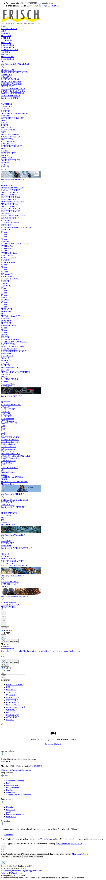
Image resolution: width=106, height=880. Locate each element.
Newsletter (10, 792)
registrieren (9, 649)
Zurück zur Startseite (53, 744)
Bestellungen (50, 651)
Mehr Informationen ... (81, 854)
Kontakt (9, 807)
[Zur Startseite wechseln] (21, 24)
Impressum (10, 809)
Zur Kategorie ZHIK (10, 98)
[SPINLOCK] (21, 491)
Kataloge (10, 790)
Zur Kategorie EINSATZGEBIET (15, 64)
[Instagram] (16, 770)
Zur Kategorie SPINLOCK (12, 396)
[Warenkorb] (2, 658)
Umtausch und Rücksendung (68, 651)
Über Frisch (11, 816)
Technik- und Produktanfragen (18, 795)
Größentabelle (12, 785)
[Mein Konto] (3, 636)
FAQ (8, 783)
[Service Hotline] (53, 851)
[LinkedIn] (26, 770)
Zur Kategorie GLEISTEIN (12, 507)
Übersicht (5, 651)
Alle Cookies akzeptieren (33, 856)
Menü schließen (11, 642)
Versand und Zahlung (15, 781)
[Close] (3, 863)
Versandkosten (46, 839)
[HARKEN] (21, 394)
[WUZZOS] (21, 594)
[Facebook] (6, 770)
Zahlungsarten (39, 651)
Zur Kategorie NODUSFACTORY (16, 548)
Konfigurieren (16, 856)
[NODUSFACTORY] (21, 573)
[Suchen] (3, 620)
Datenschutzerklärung (15, 814)
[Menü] (3, 613)
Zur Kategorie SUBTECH (12, 535)
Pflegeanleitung (12, 788)
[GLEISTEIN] (21, 532)
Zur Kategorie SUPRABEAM (13, 596)
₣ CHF (7, 633)
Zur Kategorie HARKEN (11, 179)
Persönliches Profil (17, 651)
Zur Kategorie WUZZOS (11, 576)
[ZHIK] (21, 177)
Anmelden (5, 646)
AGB (8, 812)
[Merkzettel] (2, 655)
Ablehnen (5, 856)
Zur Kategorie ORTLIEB (11, 494)
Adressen (29, 651)
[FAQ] (2, 610)
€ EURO (8, 630)
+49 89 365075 (36, 766)
